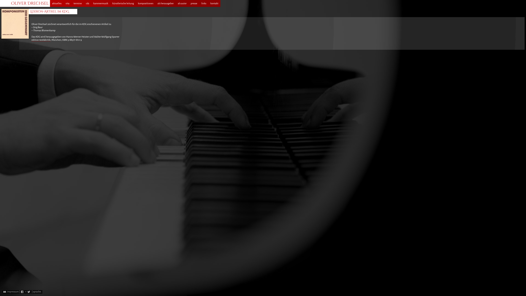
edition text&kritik (41, 40)
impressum (13, 291)
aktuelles (57, 3)
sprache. (37, 291)
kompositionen (145, 3)
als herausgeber (166, 3)
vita (67, 3)
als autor (182, 3)
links (203, 3)
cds (87, 3)
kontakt (214, 3)
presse (194, 3)
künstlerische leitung (123, 3)
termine (78, 3)
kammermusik (100, 3)
